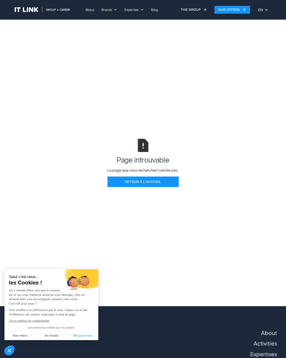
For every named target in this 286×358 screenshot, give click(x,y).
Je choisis (51, 335)
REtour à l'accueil (143, 181)
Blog (154, 10)
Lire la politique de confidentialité (29, 320)
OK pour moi (82, 335)
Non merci (20, 335)
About (89, 10)
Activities (265, 343)
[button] (9, 350)
